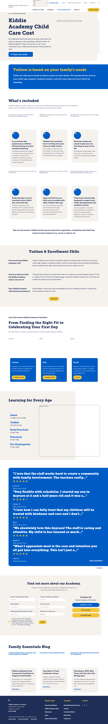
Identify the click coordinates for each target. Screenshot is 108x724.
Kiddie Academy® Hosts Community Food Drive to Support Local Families (23, 673)
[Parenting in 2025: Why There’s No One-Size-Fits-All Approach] (84, 660)
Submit (42, 622)
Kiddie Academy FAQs (51, 708)
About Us (77, 9)
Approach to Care (38, 9)
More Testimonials (96, 560)
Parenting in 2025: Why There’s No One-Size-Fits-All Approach (85, 673)
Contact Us (92, 2)
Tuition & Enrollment (64, 9)
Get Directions (86, 615)
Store (46, 715)
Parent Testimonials (51, 718)
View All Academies (51, 705)
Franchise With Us (69, 712)
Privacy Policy (12, 719)
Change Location (54, 2)
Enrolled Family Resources (74, 2)
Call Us (77, 377)
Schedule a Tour (19, 377)
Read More (15, 689)
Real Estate (67, 715)
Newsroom (48, 712)
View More (54, 298)
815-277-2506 (86, 610)
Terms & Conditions (23, 719)
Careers (85, 2)
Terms (21, 624)
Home (63, 2)
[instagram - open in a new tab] (86, 705)
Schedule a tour (86, 605)
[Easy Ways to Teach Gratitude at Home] (54, 660)
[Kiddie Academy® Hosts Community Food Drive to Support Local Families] (23, 660)
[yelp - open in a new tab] (84, 705)
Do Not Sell (34, 719)
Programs (50, 9)
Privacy (28, 624)
